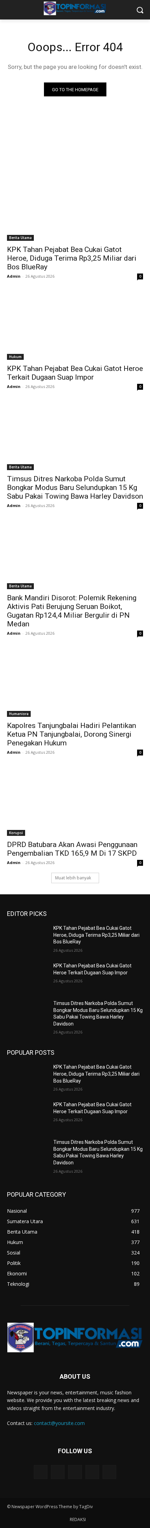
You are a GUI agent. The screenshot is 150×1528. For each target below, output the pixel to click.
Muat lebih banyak (73, 878)
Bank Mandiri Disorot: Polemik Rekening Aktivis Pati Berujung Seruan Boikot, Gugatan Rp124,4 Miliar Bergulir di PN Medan (71, 611)
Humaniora (19, 713)
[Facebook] (58, 1472)
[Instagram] (92, 1472)
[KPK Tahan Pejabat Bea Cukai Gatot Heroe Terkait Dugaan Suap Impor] (75, 326)
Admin (14, 276)
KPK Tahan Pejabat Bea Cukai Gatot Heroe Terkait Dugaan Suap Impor (75, 372)
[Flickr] (75, 1472)
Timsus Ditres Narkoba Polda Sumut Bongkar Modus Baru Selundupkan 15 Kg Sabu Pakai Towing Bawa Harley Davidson (75, 487)
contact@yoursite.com (59, 1423)
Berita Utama (20, 237)
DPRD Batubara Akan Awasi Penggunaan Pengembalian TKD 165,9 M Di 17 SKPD (72, 848)
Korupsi (16, 832)
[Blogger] (40, 1472)
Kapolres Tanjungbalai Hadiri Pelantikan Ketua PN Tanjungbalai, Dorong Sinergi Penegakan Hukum (71, 734)
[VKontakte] (109, 1472)
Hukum (15, 356)
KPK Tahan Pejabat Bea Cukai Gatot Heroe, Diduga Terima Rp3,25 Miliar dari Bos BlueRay (71, 258)
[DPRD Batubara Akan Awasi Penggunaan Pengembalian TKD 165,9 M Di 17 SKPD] (75, 802)
